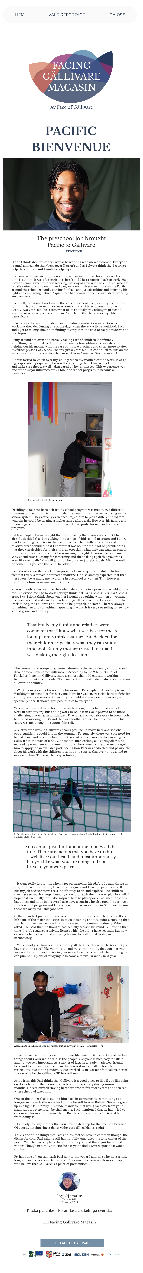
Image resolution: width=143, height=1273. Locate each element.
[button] (66, 14)
